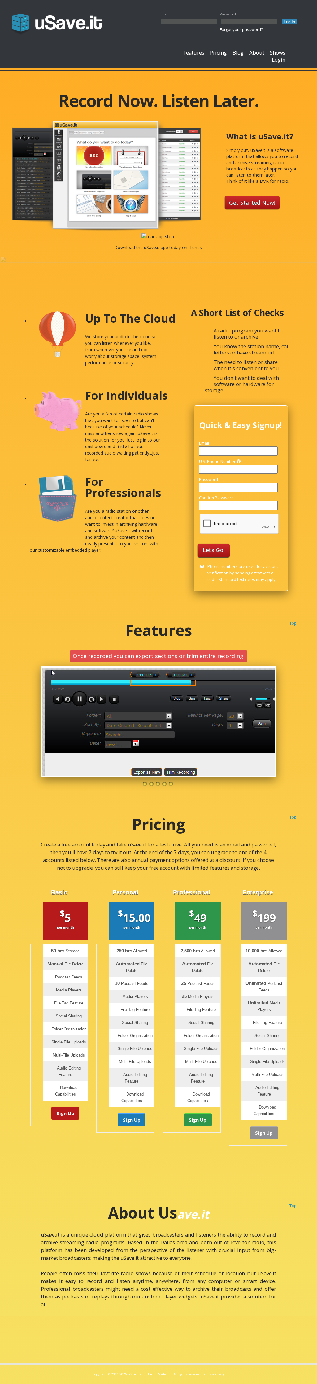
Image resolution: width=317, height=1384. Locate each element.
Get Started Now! (252, 202)
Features (193, 52)
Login (278, 59)
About (256, 52)
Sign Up (65, 1113)
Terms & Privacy (213, 1374)
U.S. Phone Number (218, 461)
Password (228, 14)
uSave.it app (156, 247)
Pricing (218, 52)
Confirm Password (216, 497)
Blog (238, 52)
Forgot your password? (241, 29)
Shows (277, 52)
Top (293, 623)
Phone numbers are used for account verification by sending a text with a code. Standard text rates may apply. (242, 573)
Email (163, 14)
